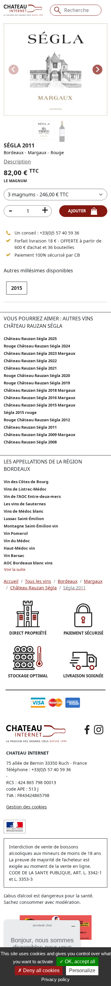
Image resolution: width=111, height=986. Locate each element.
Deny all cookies (41, 970)
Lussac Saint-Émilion (24, 518)
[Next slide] (97, 69)
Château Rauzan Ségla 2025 (30, 338)
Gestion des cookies (26, 807)
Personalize (82, 970)
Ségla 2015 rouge (20, 412)
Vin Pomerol (16, 533)
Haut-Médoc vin (19, 548)
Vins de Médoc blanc (23, 511)
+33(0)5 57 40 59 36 (59, 233)
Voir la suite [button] (14, 569)
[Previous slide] (13, 69)
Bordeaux (13, 152)
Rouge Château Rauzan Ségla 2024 (37, 346)
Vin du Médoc (17, 540)
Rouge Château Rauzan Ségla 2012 (37, 420)
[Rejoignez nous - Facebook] (87, 729)
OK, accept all (79, 961)
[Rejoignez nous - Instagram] (98, 729)
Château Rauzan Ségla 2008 (30, 442)
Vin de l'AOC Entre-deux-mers (32, 496)
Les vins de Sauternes (25, 504)
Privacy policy (55, 979)
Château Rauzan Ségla (33, 588)
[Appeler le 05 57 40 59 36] (8, 233)
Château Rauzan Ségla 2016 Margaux (39, 397)
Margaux (37, 152)
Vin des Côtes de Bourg (26, 481)
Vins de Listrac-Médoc (25, 489)
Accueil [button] (11, 581)
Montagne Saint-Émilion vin (31, 526)
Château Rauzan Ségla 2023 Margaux (39, 353)
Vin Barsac (14, 555)
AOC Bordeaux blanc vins (28, 563)
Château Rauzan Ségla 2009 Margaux (39, 434)
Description (17, 161)
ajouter (79, 211)
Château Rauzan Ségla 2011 (30, 427)
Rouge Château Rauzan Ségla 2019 (37, 383)
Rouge (57, 152)
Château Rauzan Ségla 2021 (30, 368)
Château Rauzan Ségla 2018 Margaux (39, 390)
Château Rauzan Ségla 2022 (30, 360)
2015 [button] (16, 288)
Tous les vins (38, 581)
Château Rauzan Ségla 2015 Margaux (39, 405)
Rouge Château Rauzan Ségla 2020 (37, 375)
